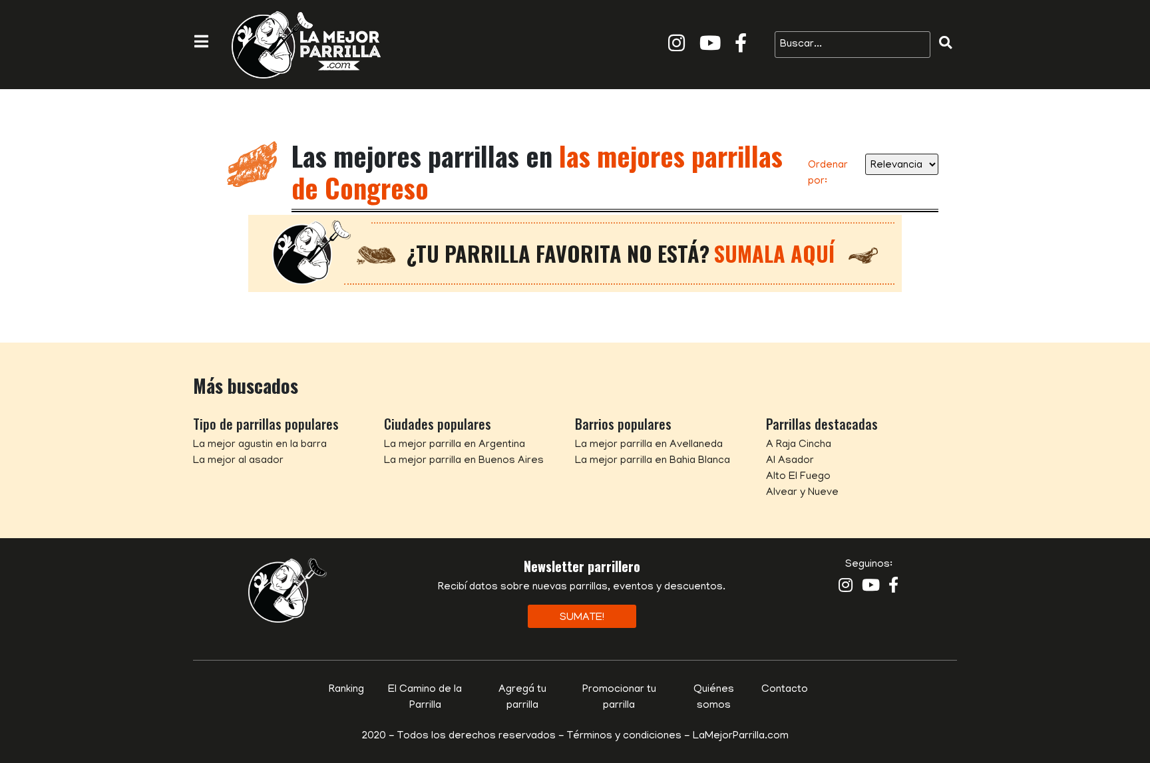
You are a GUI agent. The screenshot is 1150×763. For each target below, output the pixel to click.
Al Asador (790, 461)
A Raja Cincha (798, 445)
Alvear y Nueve (802, 493)
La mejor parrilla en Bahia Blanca (652, 461)
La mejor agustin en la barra (260, 445)
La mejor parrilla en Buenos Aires (464, 461)
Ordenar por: (828, 174)
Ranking (346, 690)
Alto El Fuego (798, 477)
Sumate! (582, 618)
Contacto (784, 690)
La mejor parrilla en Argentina (454, 445)
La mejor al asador (238, 461)
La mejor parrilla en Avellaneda (649, 445)
